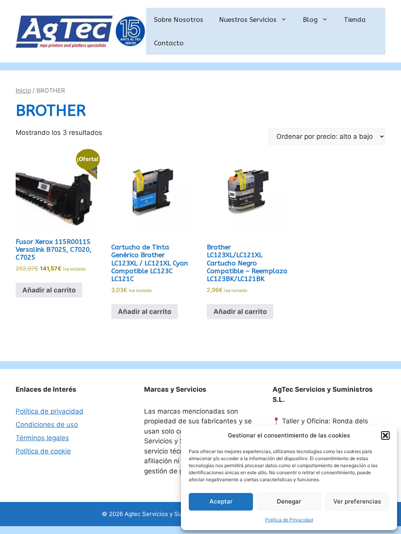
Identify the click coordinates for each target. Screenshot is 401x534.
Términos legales (42, 438)
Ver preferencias (357, 501)
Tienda (355, 19)
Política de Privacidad (289, 520)
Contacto (169, 43)
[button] (385, 435)
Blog (310, 19)
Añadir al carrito (49, 290)
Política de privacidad (49, 411)
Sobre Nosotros (178, 19)
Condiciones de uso (47, 424)
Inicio (23, 90)
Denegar (289, 501)
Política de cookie (43, 451)
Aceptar (221, 501)
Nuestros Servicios (247, 19)
